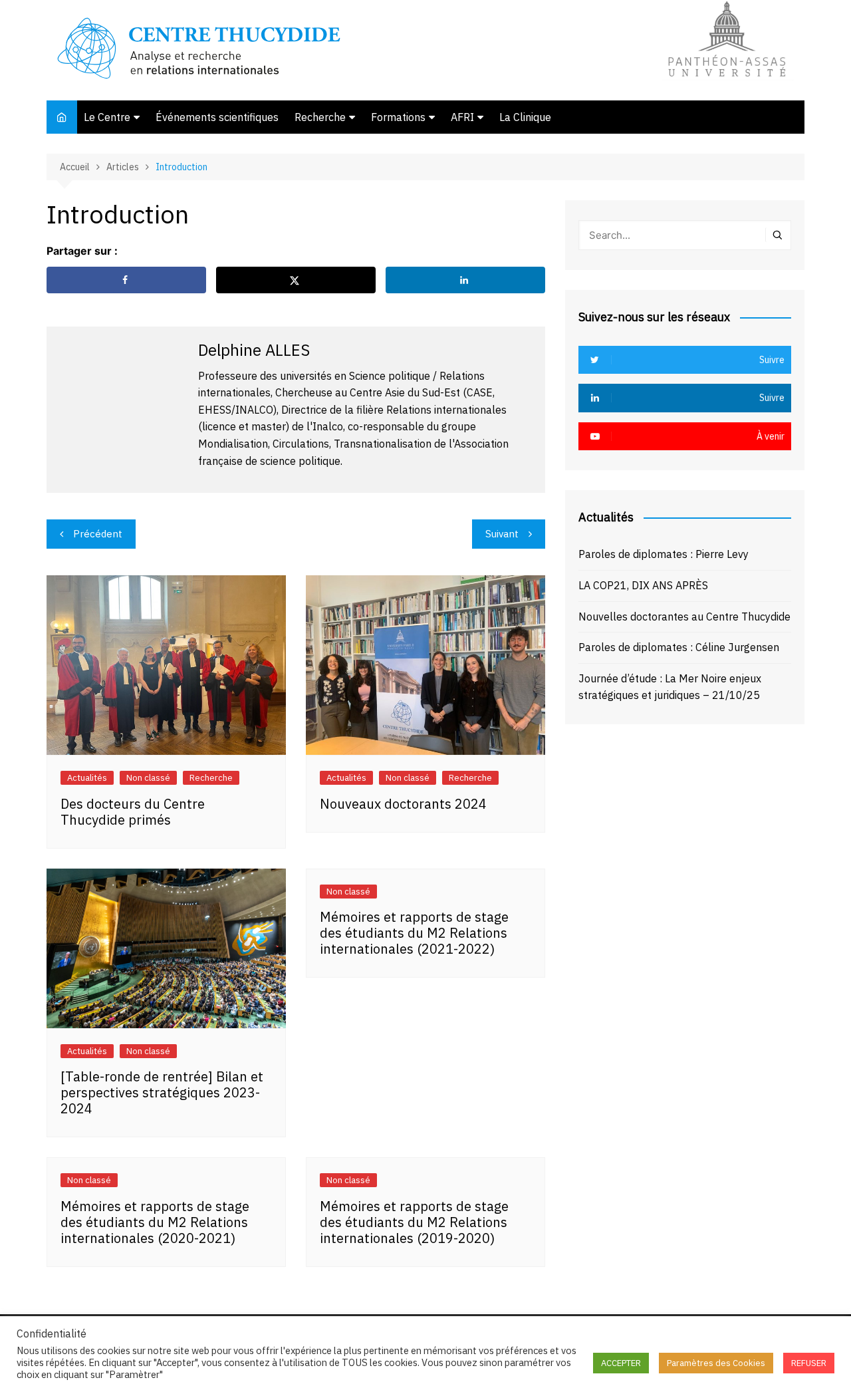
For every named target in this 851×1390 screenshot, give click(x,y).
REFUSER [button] (808, 1363)
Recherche (320, 117)
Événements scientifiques (217, 117)
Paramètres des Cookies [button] (716, 1363)
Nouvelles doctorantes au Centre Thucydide (684, 616)
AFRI (462, 117)
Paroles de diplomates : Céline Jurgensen (678, 647)
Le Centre (107, 117)
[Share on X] (296, 280)
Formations (398, 117)
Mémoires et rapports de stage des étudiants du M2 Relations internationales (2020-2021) (155, 1222)
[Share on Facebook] (126, 280)
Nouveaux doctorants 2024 (403, 804)
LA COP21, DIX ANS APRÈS (643, 585)
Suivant (502, 533)
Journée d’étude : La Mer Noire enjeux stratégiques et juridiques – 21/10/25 (669, 687)
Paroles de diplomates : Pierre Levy (663, 554)
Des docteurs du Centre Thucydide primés (133, 812)
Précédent (97, 533)
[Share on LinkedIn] (465, 280)
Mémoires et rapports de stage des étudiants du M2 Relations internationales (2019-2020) (414, 1222)
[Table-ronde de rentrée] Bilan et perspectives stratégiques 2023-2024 (162, 1092)
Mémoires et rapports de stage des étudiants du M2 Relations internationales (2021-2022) (414, 933)
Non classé (148, 777)
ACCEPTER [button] (621, 1363)
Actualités (87, 777)
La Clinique (525, 117)
